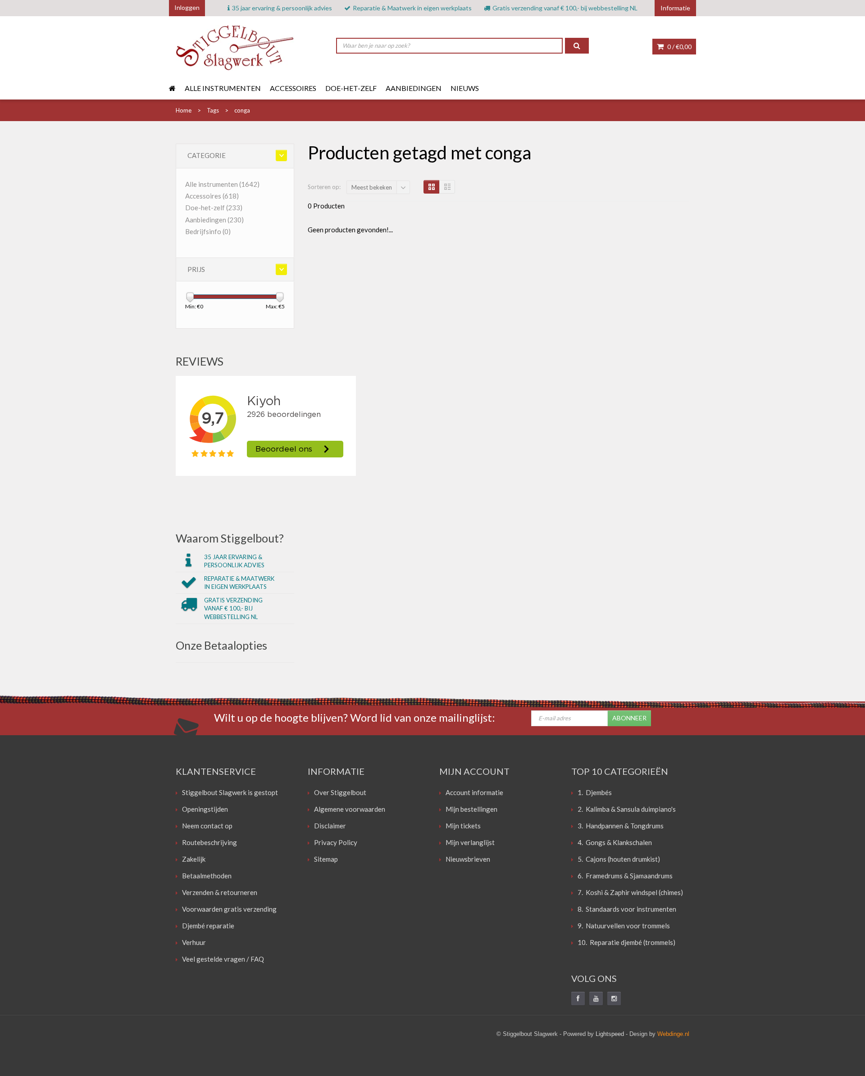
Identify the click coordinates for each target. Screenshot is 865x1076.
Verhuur (194, 942)
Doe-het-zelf (351, 88)
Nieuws (465, 88)
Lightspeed (610, 1034)
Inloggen (187, 7)
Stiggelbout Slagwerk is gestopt (230, 792)
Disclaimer (330, 826)
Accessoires (293, 88)
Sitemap (326, 859)
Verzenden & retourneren (219, 892)
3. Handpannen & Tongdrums (621, 826)
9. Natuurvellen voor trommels (624, 926)
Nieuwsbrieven (468, 859)
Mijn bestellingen (471, 809)
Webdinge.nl (673, 1034)
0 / (679, 46)
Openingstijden (205, 809)
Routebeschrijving (209, 842)
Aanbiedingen (414, 88)
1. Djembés (595, 792)
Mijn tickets (463, 826)
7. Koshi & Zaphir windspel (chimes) (630, 892)
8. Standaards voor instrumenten (627, 909)
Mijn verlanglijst (470, 842)
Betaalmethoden (207, 876)
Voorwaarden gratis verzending (229, 909)
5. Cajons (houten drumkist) (619, 859)
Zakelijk (193, 859)
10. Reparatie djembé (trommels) (626, 942)
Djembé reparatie (208, 926)
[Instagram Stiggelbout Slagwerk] (614, 998)
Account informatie (474, 792)
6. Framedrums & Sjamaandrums (625, 876)
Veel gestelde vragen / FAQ (223, 959)
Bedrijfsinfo (208, 231)
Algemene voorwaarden (349, 809)
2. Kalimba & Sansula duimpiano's (627, 809)
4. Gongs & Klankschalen (615, 842)
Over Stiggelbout (340, 792)
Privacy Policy (335, 842)
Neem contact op (207, 826)
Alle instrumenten (223, 88)
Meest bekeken (371, 187)
